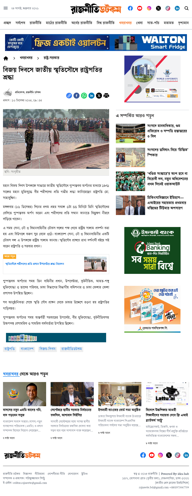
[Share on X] (99, 96)
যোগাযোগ (73, 474)
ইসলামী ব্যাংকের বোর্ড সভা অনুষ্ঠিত (119, 410)
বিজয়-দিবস (48, 349)
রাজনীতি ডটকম (11, 474)
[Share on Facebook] (77, 96)
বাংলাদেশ (27, 349)
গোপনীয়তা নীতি (56, 474)
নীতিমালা (40, 474)
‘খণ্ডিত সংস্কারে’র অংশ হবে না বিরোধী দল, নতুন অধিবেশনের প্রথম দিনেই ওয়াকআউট (167, 179)
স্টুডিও (84, 474)
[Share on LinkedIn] (91, 96)
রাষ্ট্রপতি (9, 349)
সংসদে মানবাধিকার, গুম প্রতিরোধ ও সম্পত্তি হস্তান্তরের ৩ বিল (167, 131)
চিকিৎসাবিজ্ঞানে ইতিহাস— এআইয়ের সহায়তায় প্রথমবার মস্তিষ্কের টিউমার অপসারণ (166, 203)
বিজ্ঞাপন (27, 474)
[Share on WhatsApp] (84, 96)
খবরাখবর (10, 374)
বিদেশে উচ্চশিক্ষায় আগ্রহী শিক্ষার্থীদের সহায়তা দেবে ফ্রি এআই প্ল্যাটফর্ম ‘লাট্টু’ (167, 415)
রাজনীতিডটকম (72, 349)
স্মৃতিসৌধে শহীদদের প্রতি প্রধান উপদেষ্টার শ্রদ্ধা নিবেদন (34, 264)
